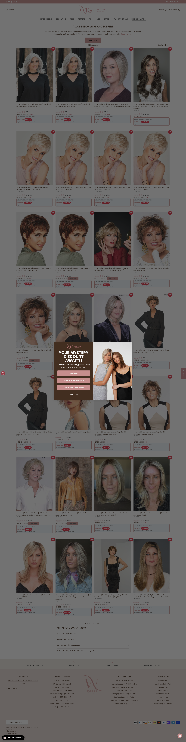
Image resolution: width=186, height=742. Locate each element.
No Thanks (74, 394)
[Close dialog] (129, 344)
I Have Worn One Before (73, 380)
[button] (13, 737)
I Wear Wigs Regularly (74, 387)
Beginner (73, 373)
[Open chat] (179, 735)
